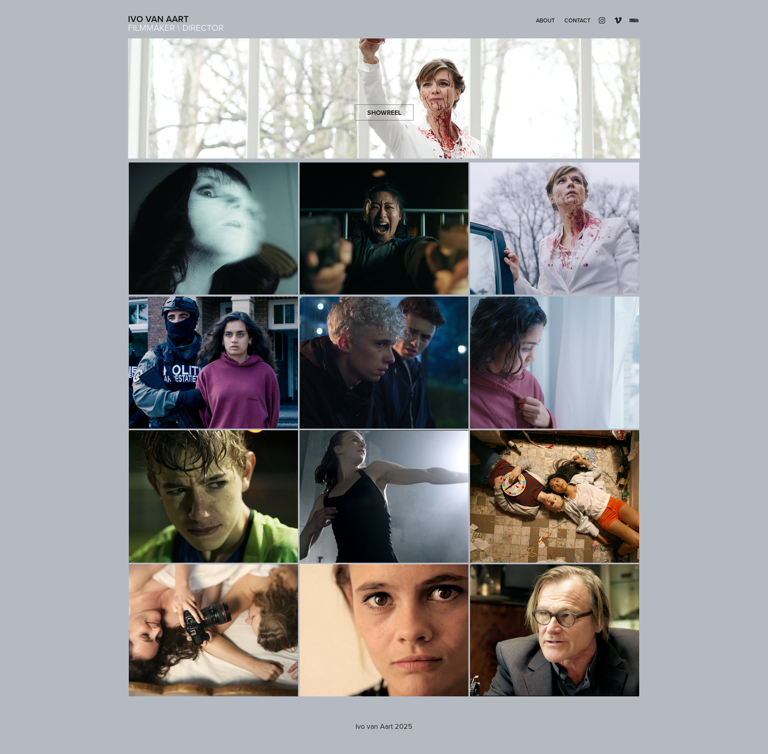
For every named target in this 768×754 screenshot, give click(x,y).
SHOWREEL (384, 112)
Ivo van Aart (158, 18)
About (545, 20)
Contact (577, 20)
